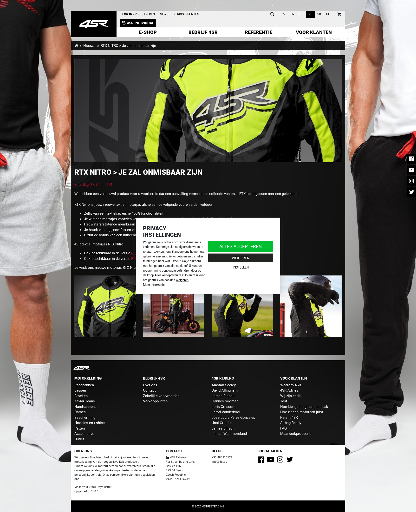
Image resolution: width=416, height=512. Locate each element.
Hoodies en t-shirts (89, 422)
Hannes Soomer (225, 401)
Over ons (150, 384)
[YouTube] (271, 461)
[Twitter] (290, 461)
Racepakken (84, 384)
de (301, 14)
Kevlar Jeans (84, 401)
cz (284, 14)
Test (283, 401)
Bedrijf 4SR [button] (203, 32)
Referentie (258, 32)
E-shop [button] (148, 32)
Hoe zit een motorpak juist (301, 411)
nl (310, 14)
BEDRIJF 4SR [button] (154, 378)
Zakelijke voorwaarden (161, 395)
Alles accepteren (240, 246)
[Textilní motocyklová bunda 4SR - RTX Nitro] (105, 305)
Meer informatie (154, 284)
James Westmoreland (229, 433)
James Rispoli (223, 395)
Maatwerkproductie (295, 433)
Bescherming (84, 417)
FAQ (283, 428)
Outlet (79, 439)
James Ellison (223, 428)
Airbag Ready (290, 422)
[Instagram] (281, 461)
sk (319, 14)
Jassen (80, 390)
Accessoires (84, 433)
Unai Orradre (222, 422)
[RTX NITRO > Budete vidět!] (311, 305)
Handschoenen (86, 406)
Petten (79, 428)
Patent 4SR (289, 417)
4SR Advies (289, 390)
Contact (149, 390)
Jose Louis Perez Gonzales (233, 417)
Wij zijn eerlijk (291, 395)
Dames (80, 411)
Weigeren (241, 258)
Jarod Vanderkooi (226, 411)
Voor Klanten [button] (314, 32)
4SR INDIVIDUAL (140, 22)
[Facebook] (261, 461)
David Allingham (225, 390)
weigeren (182, 280)
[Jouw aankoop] (339, 14)
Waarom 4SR (290, 384)
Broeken (81, 395)
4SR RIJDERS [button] (223, 378)
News (164, 14)
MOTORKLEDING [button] (88, 378)
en (292, 14)
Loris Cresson (223, 406)
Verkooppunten (186, 14)
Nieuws (89, 45)
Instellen (241, 267)
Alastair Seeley (224, 384)
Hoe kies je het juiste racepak (304, 406)
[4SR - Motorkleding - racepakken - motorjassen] (76, 45)
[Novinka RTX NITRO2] (208, 110)
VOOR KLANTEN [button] (293, 378)
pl (328, 14)
